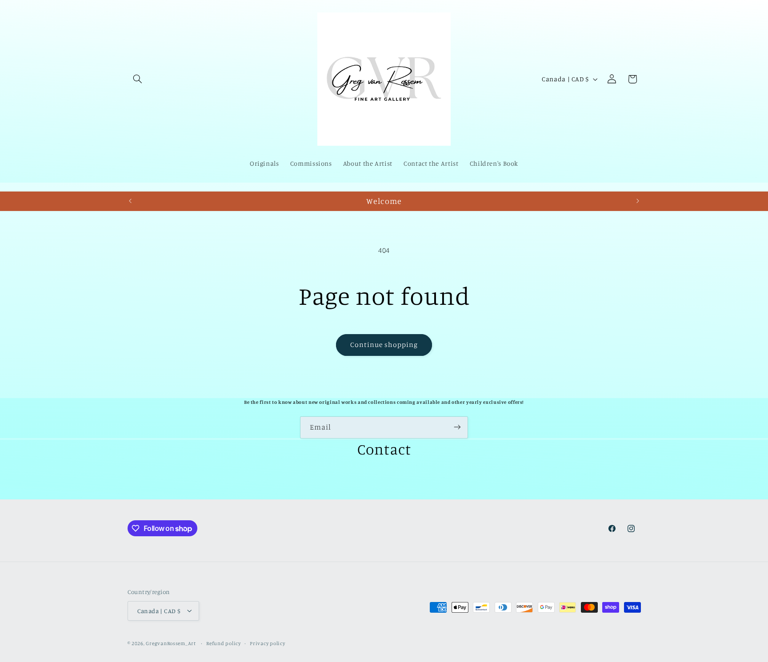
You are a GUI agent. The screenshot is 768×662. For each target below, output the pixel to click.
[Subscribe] (457, 427)
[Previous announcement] (130, 201)
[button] (138, 79)
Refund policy (223, 643)
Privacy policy (267, 643)
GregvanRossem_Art (171, 643)
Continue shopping (384, 344)
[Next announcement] (638, 201)
